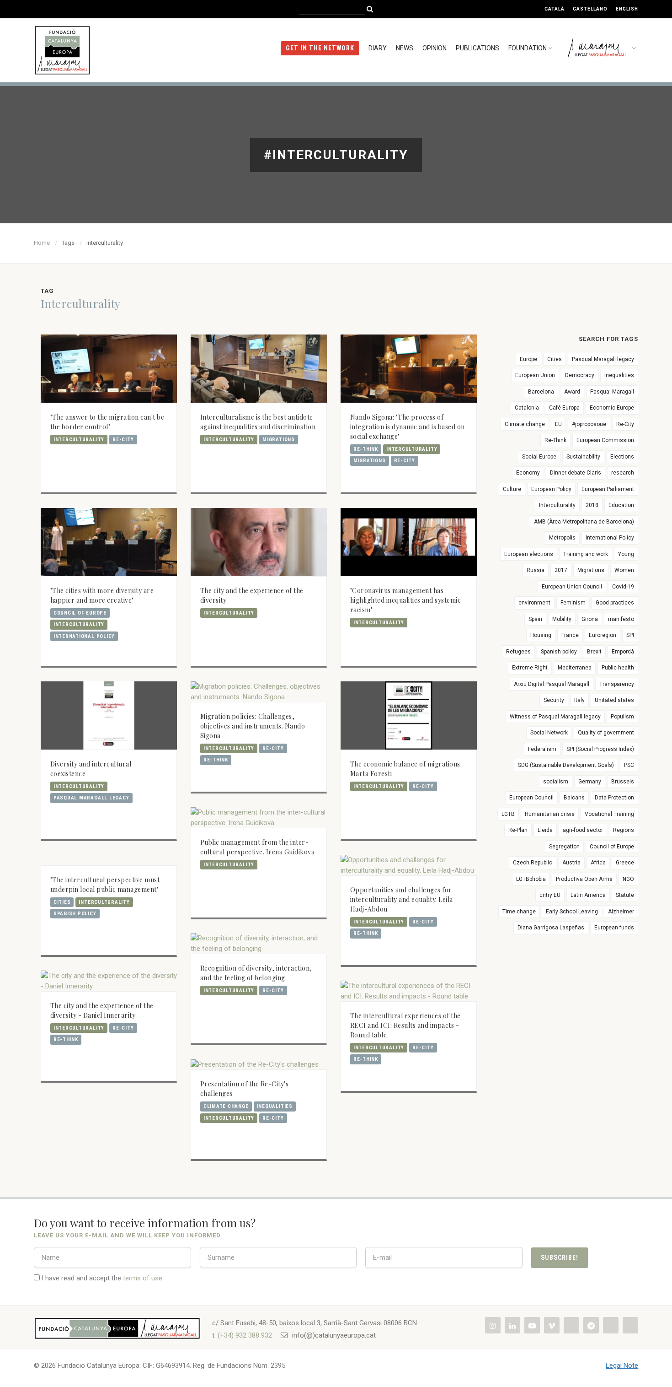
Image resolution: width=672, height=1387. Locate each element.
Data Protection (614, 797)
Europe (528, 359)
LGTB (508, 814)
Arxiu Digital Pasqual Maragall (551, 684)
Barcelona (541, 392)
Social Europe (539, 456)
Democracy (579, 375)
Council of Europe (80, 613)
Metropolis (562, 537)
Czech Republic (532, 862)
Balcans (574, 797)
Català (554, 8)
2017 (561, 570)
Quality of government (606, 732)
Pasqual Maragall (612, 392)
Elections (622, 456)
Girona (589, 619)
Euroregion (602, 635)
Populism (622, 716)
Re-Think (365, 449)
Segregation (564, 846)
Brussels (622, 781)
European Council (531, 797)
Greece (625, 862)
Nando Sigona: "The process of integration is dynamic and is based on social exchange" (407, 427)
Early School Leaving (572, 911)
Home (42, 242)
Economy (528, 473)
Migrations (278, 440)
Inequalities (275, 1106)
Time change (519, 911)
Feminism (573, 602)
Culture (512, 489)
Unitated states (614, 700)
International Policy (84, 636)
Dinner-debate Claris (575, 473)
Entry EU (549, 895)
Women (624, 570)
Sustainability (583, 456)
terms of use (142, 1278)
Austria (571, 862)
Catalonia (527, 408)
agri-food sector (583, 830)
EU (558, 424)
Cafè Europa (564, 408)
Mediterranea (575, 667)
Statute (625, 895)
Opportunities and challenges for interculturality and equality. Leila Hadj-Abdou (401, 899)
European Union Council (572, 586)
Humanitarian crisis (550, 814)
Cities (62, 902)
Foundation (527, 48)
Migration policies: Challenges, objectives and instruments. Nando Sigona (252, 726)
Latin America (588, 895)
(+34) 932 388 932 (245, 1335)
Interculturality (78, 440)
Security (554, 700)
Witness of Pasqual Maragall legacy (555, 716)
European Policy (551, 489)
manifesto (621, 619)
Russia (535, 570)
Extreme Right (530, 667)
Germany (589, 781)
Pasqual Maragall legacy (91, 798)
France (570, 635)
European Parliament (607, 489)
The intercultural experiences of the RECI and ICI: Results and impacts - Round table (405, 1025)
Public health (618, 667)
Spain (535, 619)
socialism (555, 781)
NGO (628, 879)
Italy (579, 700)
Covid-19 (623, 586)
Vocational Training (609, 814)
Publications (477, 48)
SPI (630, 635)
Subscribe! (559, 1257)
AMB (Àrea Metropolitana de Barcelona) (584, 521)
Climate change (226, 1106)
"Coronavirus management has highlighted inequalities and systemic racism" (405, 600)
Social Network (549, 732)
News (404, 48)
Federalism (542, 749)
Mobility (561, 619)
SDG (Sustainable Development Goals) (566, 765)
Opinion (434, 48)
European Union (535, 375)
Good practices (615, 602)
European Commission (605, 440)
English (627, 8)
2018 (592, 505)
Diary (377, 48)
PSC (629, 765)
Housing (540, 635)
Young (626, 554)
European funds (614, 927)
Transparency (616, 684)
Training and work (585, 554)
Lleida (545, 830)
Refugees (518, 651)
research (622, 473)
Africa (598, 862)
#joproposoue (589, 424)
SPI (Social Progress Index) (600, 749)
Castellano (590, 8)
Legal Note (622, 1365)
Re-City (122, 440)
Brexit (594, 651)
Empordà (623, 651)
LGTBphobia (531, 879)
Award (572, 392)
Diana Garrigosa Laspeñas (550, 927)
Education (621, 505)
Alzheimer (621, 911)
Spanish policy (74, 914)
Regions (623, 830)
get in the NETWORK (320, 48)
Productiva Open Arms (584, 879)
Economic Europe (612, 408)
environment (534, 602)
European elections (528, 554)
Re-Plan (518, 830)
